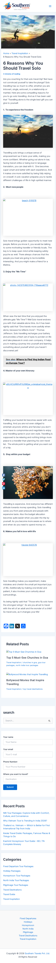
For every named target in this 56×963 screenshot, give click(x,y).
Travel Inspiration (13, 662)
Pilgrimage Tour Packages (15, 885)
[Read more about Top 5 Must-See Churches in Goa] (23, 651)
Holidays (28, 922)
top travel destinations (33, 689)
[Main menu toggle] (50, 6)
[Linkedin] (3, 488)
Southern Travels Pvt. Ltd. (37, 953)
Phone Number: (10, 761)
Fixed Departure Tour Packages (18, 866)
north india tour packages (27, 665)
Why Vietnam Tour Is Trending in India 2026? (25, 820)
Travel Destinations (12, 889)
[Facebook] (3, 475)
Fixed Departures (28, 918)
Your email (8, 749)
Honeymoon (28, 925)
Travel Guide (9, 894)
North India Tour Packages (16, 880)
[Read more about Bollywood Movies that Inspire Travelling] (27, 674)
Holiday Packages (12, 871)
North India (28, 928)
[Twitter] (3, 479)
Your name (8, 737)
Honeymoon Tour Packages (16, 875)
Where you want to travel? (15, 774)
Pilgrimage (28, 932)
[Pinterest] (3, 483)
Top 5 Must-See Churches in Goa (27, 657)
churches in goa (30, 662)
